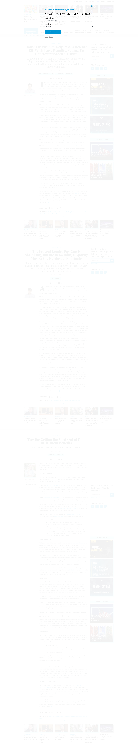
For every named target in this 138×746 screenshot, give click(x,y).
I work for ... (49, 24)
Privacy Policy (49, 37)
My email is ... (49, 18)
